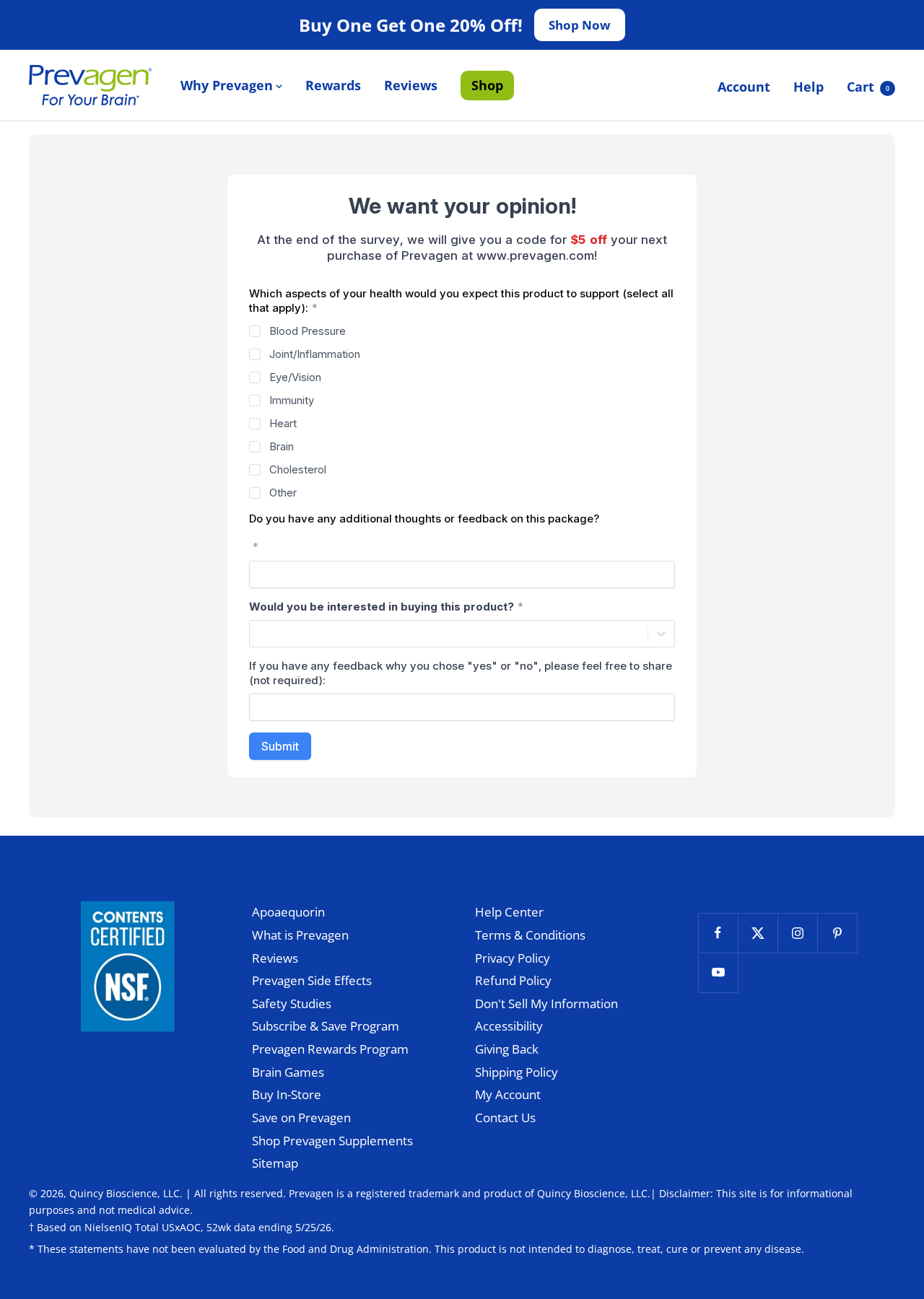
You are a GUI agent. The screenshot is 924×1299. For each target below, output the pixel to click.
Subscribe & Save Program (325, 1026)
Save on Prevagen (301, 1117)
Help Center (509, 912)
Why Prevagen (226, 85)
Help (808, 86)
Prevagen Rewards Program (330, 1049)
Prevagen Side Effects (312, 980)
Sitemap (275, 1163)
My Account (508, 1094)
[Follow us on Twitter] (757, 933)
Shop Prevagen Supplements (332, 1140)
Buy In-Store (286, 1094)
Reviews (410, 85)
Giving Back (507, 1049)
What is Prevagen (300, 935)
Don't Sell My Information (546, 1003)
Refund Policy (513, 980)
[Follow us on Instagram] (797, 933)
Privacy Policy (512, 958)
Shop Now (580, 25)
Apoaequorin (288, 912)
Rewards (333, 85)
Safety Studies (291, 1003)
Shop (487, 85)
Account (744, 86)
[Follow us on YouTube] (718, 972)
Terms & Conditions (530, 935)
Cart (868, 86)
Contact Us (505, 1117)
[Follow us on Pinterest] (837, 933)
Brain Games (288, 1072)
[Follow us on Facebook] (718, 933)
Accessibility (509, 1026)
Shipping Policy (516, 1072)
